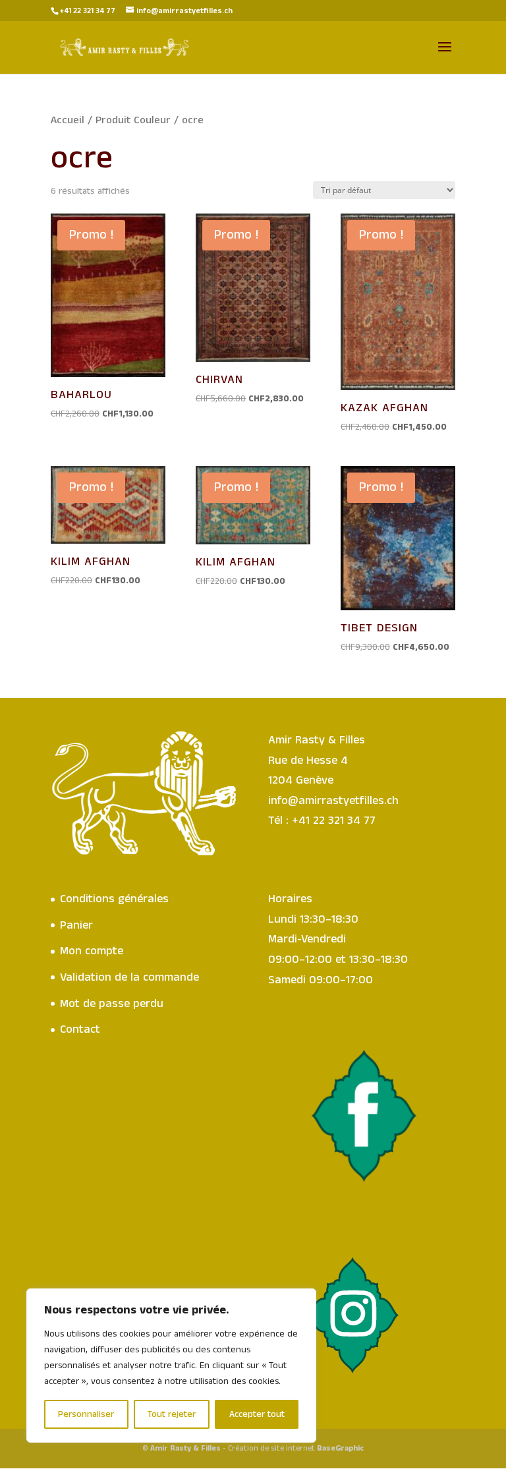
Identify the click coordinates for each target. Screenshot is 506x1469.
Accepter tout (257, 1414)
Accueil (67, 120)
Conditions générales (114, 898)
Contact (80, 1029)
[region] (171, 1365)
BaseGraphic (340, 1448)
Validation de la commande (129, 977)
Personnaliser (86, 1414)
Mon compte (91, 951)
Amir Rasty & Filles (185, 1448)
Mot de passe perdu (111, 1003)
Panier (76, 925)
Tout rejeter (172, 1414)
